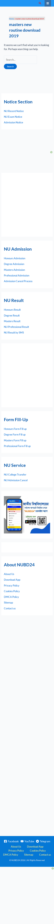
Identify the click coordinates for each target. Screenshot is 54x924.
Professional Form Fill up (17, 446)
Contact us (10, 608)
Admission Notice (13, 122)
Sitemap (8, 602)
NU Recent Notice (14, 111)
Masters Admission (14, 269)
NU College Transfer (15, 474)
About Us (9, 574)
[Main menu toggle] (48, 3)
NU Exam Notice (13, 116)
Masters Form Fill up (15, 440)
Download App (12, 579)
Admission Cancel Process (18, 281)
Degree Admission (14, 264)
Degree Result (12, 315)
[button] (40, 3)
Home (11, 19)
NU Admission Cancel (16, 480)
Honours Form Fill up (15, 428)
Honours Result (12, 309)
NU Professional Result (16, 326)
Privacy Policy (11, 585)
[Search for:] (20, 59)
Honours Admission (14, 258)
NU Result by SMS (14, 332)
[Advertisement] (27, 205)
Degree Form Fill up (15, 434)
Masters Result (12, 321)
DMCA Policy (11, 596)
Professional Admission (16, 275)
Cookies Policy (12, 591)
